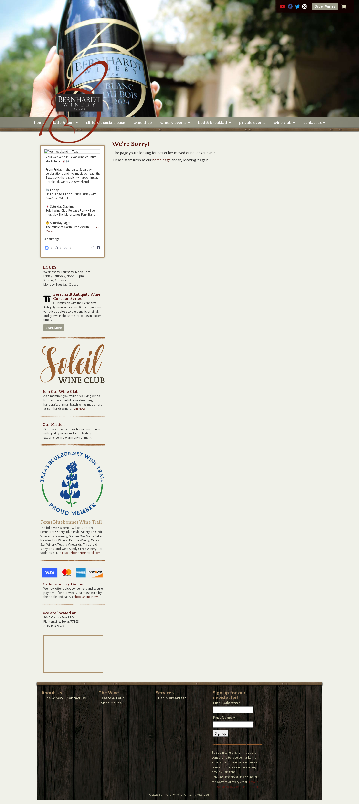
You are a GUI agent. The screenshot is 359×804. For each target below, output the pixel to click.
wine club (283, 123)
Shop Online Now (86, 597)
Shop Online (111, 703)
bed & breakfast (213, 123)
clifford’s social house (105, 123)
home (39, 123)
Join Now (79, 409)
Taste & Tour (112, 698)
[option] (179, 58)
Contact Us (76, 698)
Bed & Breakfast (172, 698)
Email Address (227, 702)
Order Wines (324, 6)
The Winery (53, 698)
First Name (224, 717)
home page (161, 160)
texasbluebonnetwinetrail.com (80, 553)
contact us (313, 123)
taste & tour (64, 123)
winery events (173, 123)
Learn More (54, 328)
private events (252, 123)
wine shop (142, 123)
